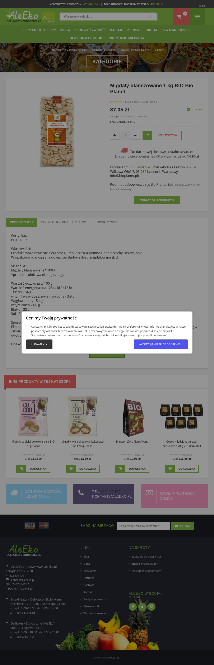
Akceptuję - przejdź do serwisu (161, 344)
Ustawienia (39, 344)
